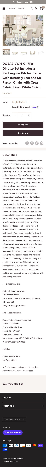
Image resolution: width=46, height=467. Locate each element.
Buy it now (23, 133)
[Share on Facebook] (27, 143)
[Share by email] (41, 143)
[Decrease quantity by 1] (15, 115)
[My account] (36, 8)
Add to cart (23, 124)
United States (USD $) (12, 419)
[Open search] (31, 8)
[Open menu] (4, 8)
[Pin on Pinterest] (32, 143)
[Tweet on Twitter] (37, 143)
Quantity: (7, 115)
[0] (41, 8)
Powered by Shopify (10, 461)
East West (7, 93)
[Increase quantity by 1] (28, 115)
